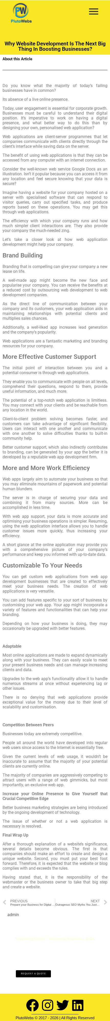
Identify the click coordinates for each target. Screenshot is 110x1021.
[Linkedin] (77, 1005)
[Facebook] (32, 1005)
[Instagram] (47, 1005)
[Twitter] (62, 1005)
